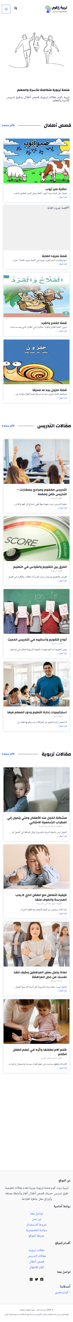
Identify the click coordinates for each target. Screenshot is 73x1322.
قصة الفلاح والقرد (54, 323)
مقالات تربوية (36, 1250)
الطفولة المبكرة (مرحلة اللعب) (50, 826)
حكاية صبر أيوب (56, 189)
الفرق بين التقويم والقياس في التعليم (40, 567)
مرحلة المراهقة (56, 981)
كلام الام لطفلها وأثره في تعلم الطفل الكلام (40, 1052)
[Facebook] (41, 1279)
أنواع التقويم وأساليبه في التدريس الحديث (37, 640)
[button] (15, 9)
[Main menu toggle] (6, 9)
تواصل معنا (36, 1214)
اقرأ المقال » (62, 197)
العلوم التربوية (56, 498)
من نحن (36, 1219)
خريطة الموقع (36, 1236)
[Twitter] (36, 1279)
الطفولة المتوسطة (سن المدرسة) (49, 904)
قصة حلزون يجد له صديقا (49, 390)
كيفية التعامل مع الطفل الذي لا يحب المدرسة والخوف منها (41, 897)
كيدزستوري (62, 1292)
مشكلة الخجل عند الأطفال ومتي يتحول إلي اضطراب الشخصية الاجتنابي (37, 820)
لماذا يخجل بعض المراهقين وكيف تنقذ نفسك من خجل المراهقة (40, 974)
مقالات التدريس (36, 1256)
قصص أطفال (36, 1262)
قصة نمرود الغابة (54, 256)
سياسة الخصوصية (36, 1230)
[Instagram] (31, 1279)
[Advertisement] (36, 1132)
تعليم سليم (58, 716)
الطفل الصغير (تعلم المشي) (51, 1058)
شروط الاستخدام (36, 1225)
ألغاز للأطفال (36, 1267)
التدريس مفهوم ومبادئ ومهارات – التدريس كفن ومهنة (42, 492)
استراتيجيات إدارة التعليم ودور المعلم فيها (37, 712)
